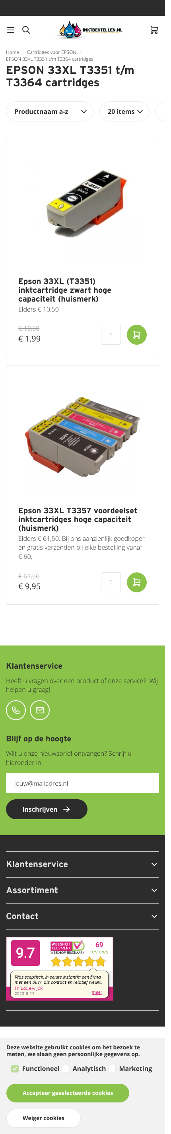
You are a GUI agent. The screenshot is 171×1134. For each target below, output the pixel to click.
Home (12, 52)
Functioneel (41, 1068)
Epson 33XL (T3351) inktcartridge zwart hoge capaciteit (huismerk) (64, 290)
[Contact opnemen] (16, 710)
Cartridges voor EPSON (51, 52)
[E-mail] (40, 710)
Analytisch (89, 1068)
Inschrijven (40, 809)
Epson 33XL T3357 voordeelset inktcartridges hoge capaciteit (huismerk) (78, 519)
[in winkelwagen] (137, 335)
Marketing (135, 1068)
